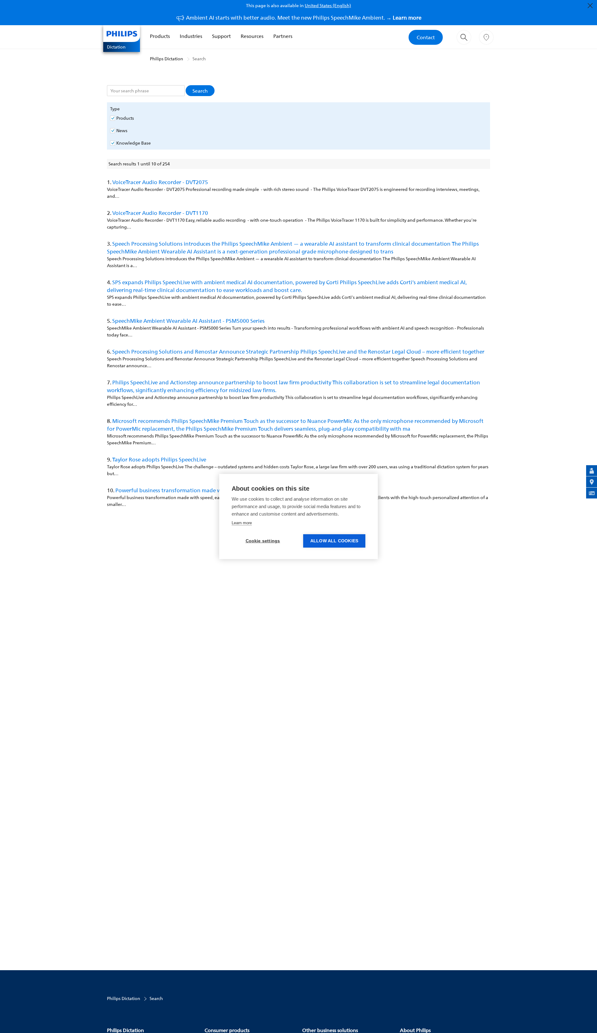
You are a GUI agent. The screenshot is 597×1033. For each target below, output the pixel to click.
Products (160, 36)
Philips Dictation (166, 59)
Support (221, 36)
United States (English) (328, 5)
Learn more (242, 523)
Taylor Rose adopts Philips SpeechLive (159, 459)
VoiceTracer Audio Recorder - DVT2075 (160, 182)
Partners (282, 36)
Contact (426, 37)
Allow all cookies (334, 541)
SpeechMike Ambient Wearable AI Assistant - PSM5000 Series (188, 321)
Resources (252, 36)
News (121, 130)
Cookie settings (263, 541)
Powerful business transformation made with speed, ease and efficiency (204, 490)
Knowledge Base (133, 143)
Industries (191, 36)
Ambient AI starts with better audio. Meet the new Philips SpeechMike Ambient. (303, 17)
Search (199, 59)
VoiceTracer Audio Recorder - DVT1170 (160, 213)
